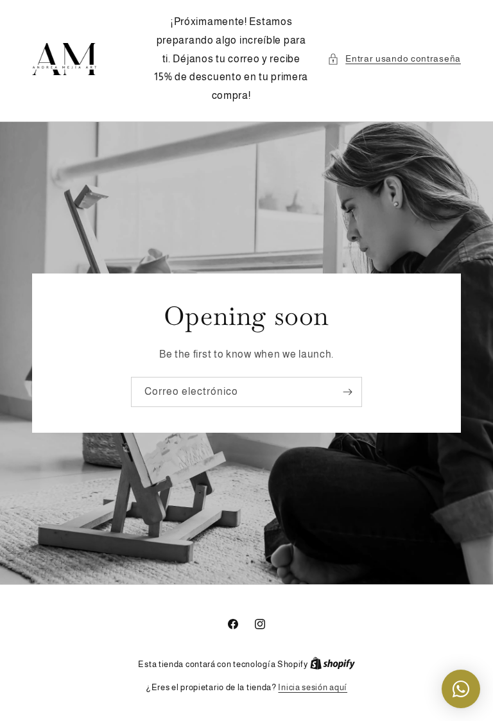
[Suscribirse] (347, 392)
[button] (394, 59)
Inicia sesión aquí (312, 687)
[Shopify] (332, 664)
